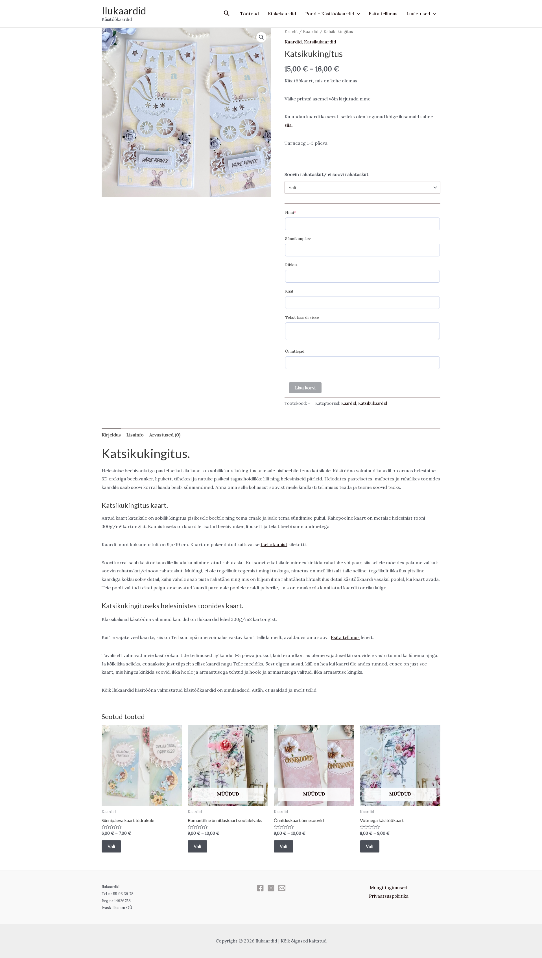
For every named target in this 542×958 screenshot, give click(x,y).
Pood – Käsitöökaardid (329, 13)
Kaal (289, 291)
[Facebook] (260, 888)
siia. (289, 125)
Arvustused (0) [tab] (164, 435)
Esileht (291, 31)
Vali (111, 846)
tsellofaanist (274, 544)
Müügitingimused (388, 887)
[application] (357, 13)
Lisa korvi (305, 387)
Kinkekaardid (282, 13)
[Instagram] (271, 888)
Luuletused (418, 13)
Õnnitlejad (294, 351)
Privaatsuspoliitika (388, 896)
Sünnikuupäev (298, 238)
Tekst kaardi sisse (302, 317)
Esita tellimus (383, 13)
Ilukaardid (124, 10)
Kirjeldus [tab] (111, 435)
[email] (281, 888)
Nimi (290, 212)
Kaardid (310, 31)
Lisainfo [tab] (135, 435)
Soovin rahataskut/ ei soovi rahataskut (326, 174)
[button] (261, 37)
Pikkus (291, 264)
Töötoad (249, 13)
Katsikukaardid (320, 42)
